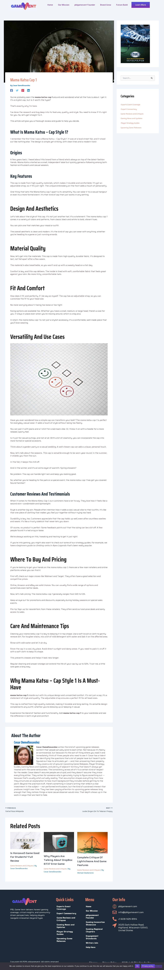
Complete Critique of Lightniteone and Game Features (91, 861)
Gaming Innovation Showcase (95, 923)
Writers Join (92, 942)
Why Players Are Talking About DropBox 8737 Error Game (58, 860)
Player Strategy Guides (130, 123)
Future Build (122, 4)
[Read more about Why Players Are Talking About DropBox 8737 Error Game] (59, 841)
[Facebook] (11, 90)
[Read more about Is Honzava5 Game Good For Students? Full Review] (25, 840)
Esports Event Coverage (130, 104)
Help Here (90, 947)
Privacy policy (147, 966)
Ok (137, 966)
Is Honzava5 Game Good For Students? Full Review (24, 857)
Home (50, 4)
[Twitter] (17, 90)
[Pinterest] (23, 90)
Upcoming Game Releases (131, 127)
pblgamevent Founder (84, 4)
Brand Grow (105, 4)
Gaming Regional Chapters (94, 930)
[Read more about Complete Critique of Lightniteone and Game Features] (92, 842)
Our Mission (63, 4)
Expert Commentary (129, 109)
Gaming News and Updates (131, 118)
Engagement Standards (92, 937)
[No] (158, 966)
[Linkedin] (28, 90)
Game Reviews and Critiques (21, 865)
